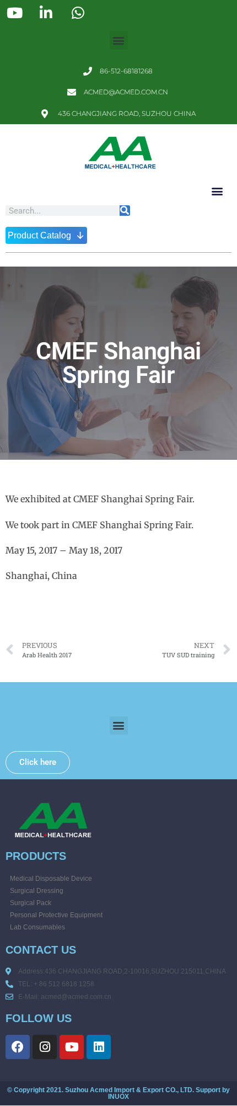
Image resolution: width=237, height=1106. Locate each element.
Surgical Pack (30, 903)
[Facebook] (18, 1047)
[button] (119, 40)
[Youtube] (72, 1047)
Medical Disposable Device (51, 878)
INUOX (118, 1096)
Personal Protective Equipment (56, 915)
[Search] (125, 210)
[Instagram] (45, 1047)
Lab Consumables (37, 927)
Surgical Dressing (36, 891)
